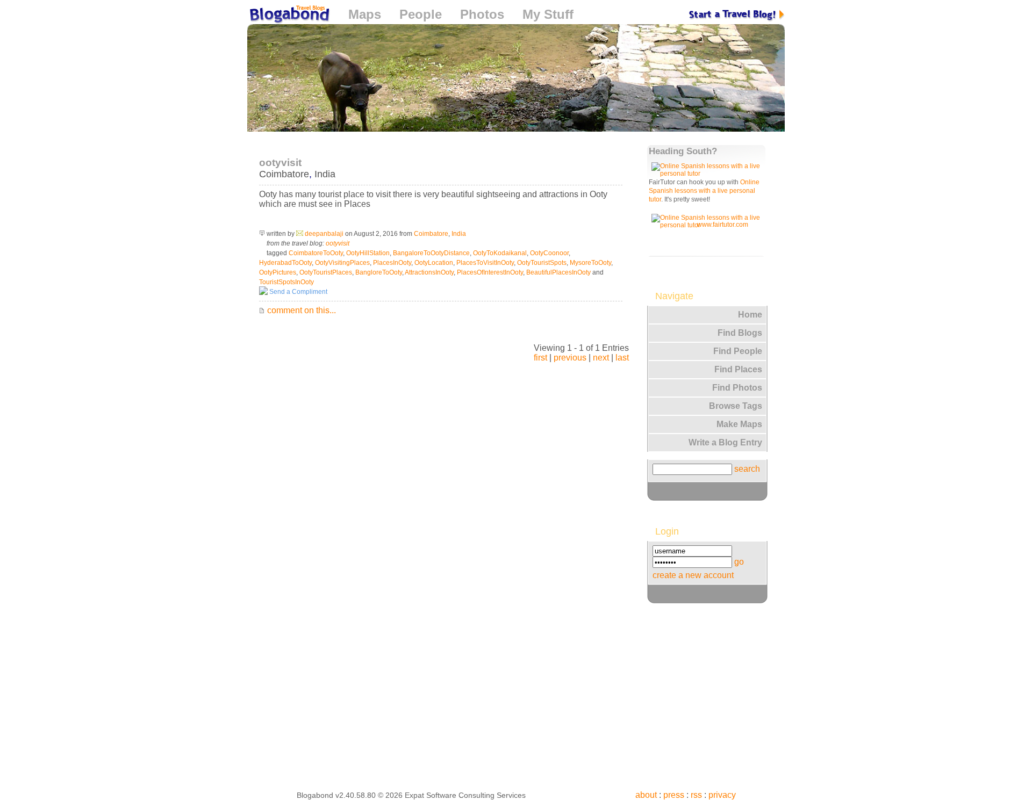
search (747, 468)
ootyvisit (337, 243)
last (622, 357)
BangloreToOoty (378, 272)
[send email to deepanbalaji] (299, 233)
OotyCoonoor (549, 253)
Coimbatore (284, 174)
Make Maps (739, 424)
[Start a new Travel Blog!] (737, 14)
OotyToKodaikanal (500, 253)
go (739, 561)
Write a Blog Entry (725, 442)
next (601, 357)
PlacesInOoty (392, 262)
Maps (364, 14)
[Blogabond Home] (288, 15)
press (673, 794)
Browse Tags (735, 405)
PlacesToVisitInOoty (485, 262)
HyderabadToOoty (285, 262)
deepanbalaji (324, 233)
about (646, 794)
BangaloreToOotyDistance (431, 253)
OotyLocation (433, 262)
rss (696, 794)
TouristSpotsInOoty (286, 282)
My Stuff (548, 14)
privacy (722, 794)
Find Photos (737, 387)
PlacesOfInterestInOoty (490, 272)
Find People (737, 351)
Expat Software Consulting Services (465, 795)
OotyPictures (277, 272)
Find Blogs (740, 332)
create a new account (693, 575)
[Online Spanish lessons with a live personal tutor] (708, 173)
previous (570, 357)
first (540, 357)
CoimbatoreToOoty (316, 253)
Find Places (738, 369)
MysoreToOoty (590, 262)
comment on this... (300, 310)
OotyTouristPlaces (325, 272)
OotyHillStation (368, 253)
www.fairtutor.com (722, 224)
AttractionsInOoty (429, 272)
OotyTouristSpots (542, 262)
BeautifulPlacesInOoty (558, 272)
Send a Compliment (297, 292)
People (420, 14)
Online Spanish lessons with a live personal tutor (704, 190)
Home (750, 314)
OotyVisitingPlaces (342, 262)
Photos (482, 14)
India (324, 174)
